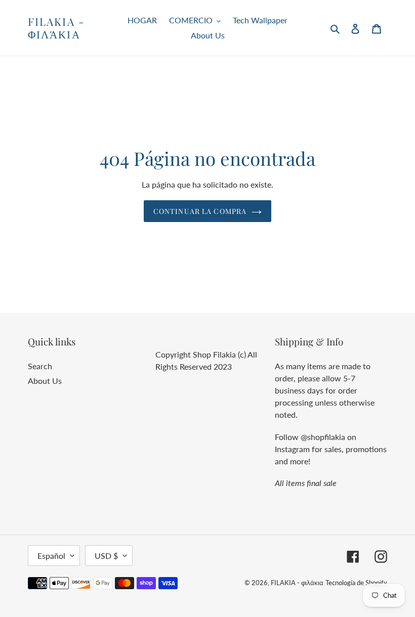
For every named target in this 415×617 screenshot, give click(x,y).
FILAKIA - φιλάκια (56, 27)
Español (51, 555)
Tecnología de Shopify (356, 583)
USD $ (106, 555)
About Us (45, 380)
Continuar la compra (199, 211)
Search (40, 366)
